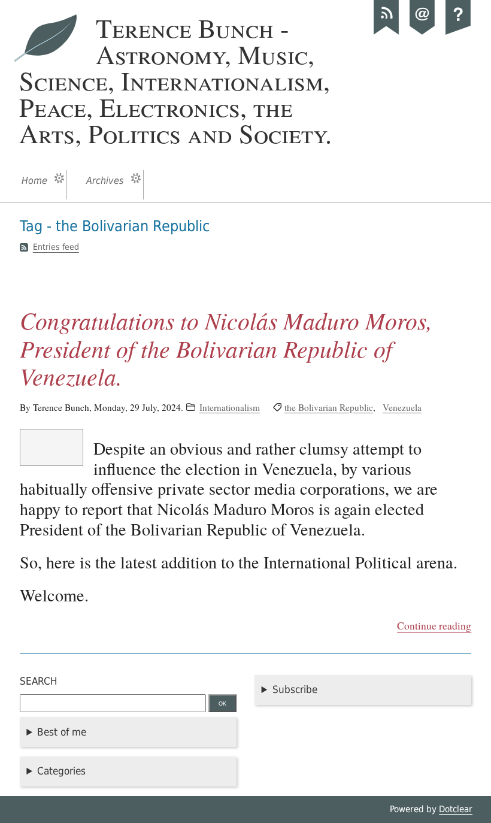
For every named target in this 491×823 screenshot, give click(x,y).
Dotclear (455, 809)
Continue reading (434, 625)
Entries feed (56, 247)
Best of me (61, 732)
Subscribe (294, 689)
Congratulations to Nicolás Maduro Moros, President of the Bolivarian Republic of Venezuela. (226, 348)
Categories (61, 771)
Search (38, 681)
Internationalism (229, 407)
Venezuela (402, 407)
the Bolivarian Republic (328, 407)
